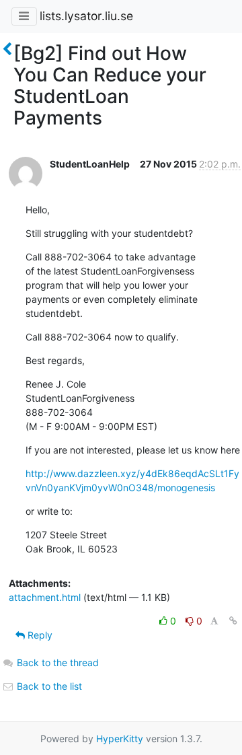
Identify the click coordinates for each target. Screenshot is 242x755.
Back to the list (48, 686)
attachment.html (45, 597)
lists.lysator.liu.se (86, 16)
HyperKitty (119, 738)
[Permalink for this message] (233, 620)
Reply (38, 635)
